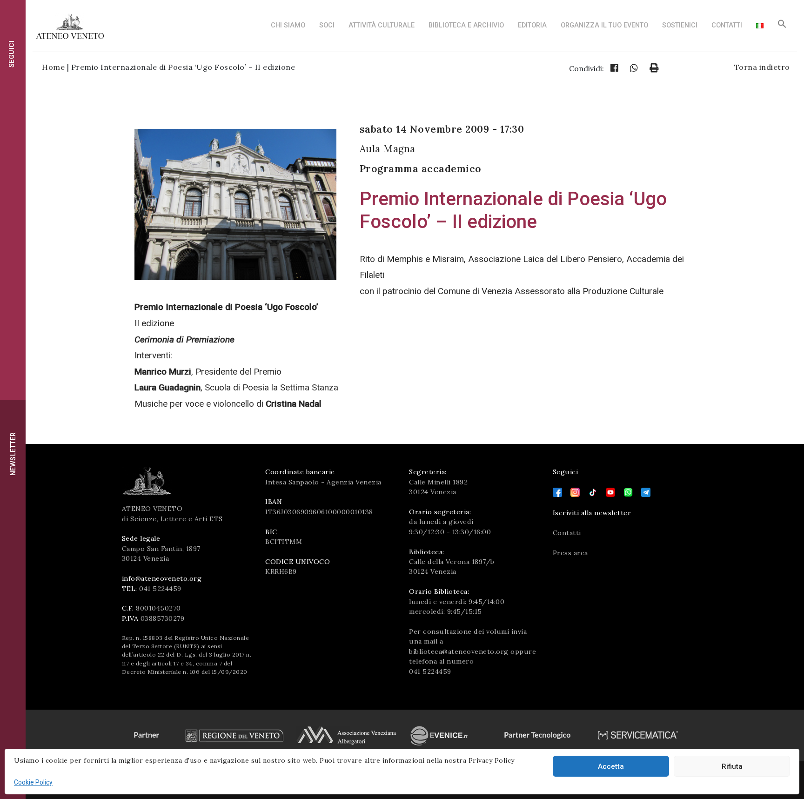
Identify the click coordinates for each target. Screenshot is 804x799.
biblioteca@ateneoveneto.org (459, 651)
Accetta (611, 766)
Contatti (726, 25)
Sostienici (679, 25)
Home (53, 67)
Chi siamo (288, 25)
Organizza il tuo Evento (604, 25)
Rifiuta (732, 766)
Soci (327, 25)
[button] (782, 26)
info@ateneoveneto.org (162, 578)
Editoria (532, 25)
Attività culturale (381, 25)
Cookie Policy (33, 782)
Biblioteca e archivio (466, 25)
